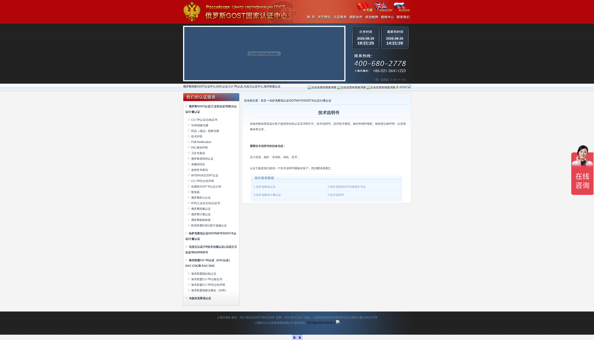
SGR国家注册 (199, 125)
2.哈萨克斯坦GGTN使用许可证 (347, 186)
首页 (263, 100)
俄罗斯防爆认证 (201, 208)
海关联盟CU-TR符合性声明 (208, 284)
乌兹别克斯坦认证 (200, 298)
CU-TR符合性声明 (202, 181)
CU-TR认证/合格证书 (204, 119)
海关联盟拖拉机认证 (203, 273)
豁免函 (195, 192)
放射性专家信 (199, 170)
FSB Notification (201, 142)
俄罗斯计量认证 (201, 214)
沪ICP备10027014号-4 (321, 322)
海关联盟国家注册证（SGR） (209, 290)
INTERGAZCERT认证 (204, 175)
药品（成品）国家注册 (205, 131)
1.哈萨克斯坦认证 (264, 186)
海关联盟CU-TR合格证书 (206, 279)
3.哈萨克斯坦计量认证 (267, 195)
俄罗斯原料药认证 (202, 158)
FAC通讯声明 (199, 147)
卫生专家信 (198, 153)
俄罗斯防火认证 (201, 197)
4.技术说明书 (336, 195)
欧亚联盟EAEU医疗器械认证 (209, 225)
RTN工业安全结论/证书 (205, 203)
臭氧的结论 (198, 164)
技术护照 (196, 136)
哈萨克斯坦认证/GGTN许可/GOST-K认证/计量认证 (300, 100)
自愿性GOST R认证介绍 (206, 186)
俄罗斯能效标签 (201, 220)
